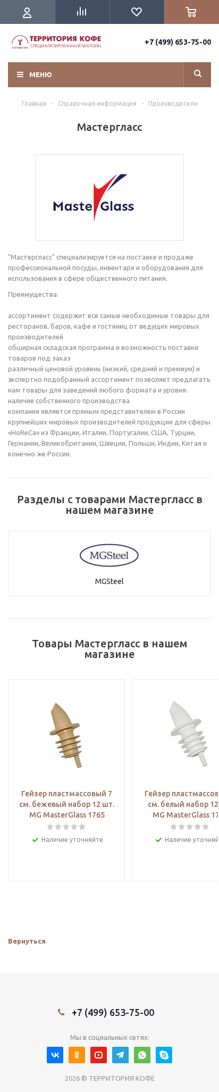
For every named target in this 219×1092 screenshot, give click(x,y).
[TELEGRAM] (120, 1055)
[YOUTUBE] (98, 1055)
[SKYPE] (164, 1055)
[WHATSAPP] (142, 1055)
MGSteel (109, 581)
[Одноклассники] (77, 1055)
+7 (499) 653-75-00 (178, 42)
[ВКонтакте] (55, 1055)
